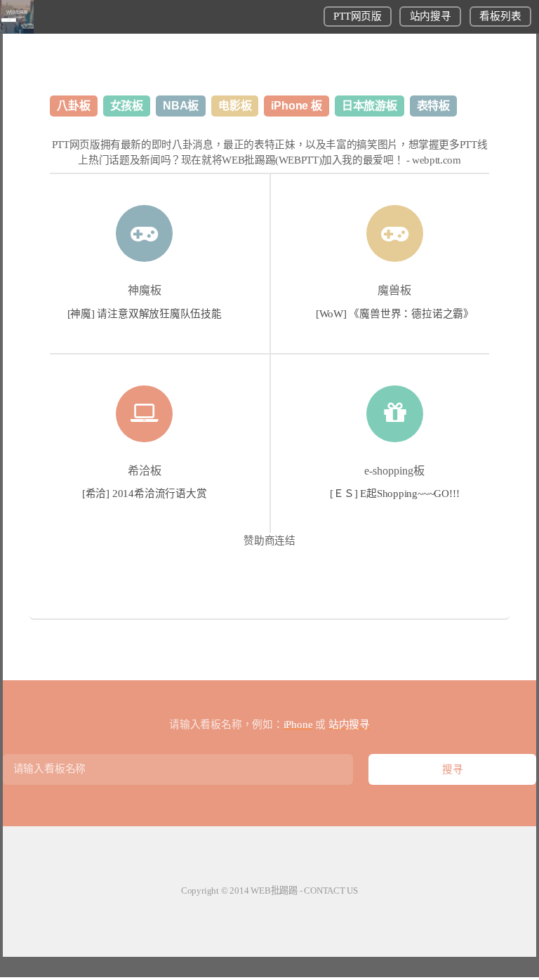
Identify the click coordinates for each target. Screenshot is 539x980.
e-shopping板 (394, 471)
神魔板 (144, 290)
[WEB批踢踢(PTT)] (17, 30)
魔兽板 (394, 290)
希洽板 (144, 471)
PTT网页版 (357, 16)
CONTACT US (331, 890)
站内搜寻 (430, 16)
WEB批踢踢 (274, 890)
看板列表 (500, 16)
